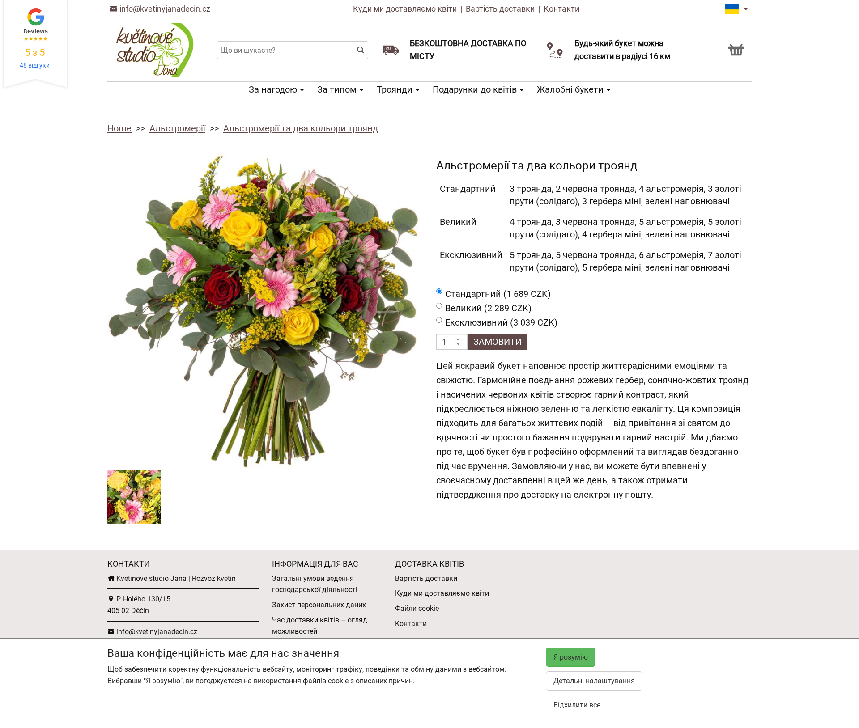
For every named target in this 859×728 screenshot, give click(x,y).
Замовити (497, 341)
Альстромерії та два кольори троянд (300, 128)
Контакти (561, 8)
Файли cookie (417, 608)
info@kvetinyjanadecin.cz (164, 8)
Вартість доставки (500, 8)
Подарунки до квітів (476, 89)
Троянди (396, 89)
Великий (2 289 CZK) (488, 308)
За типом (338, 89)
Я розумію (570, 657)
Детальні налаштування (594, 681)
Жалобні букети (571, 89)
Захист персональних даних (319, 605)
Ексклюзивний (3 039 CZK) (501, 322)
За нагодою (274, 89)
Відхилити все (576, 705)
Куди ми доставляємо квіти (405, 8)
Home (119, 128)
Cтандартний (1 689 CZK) (498, 293)
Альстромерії (177, 128)
